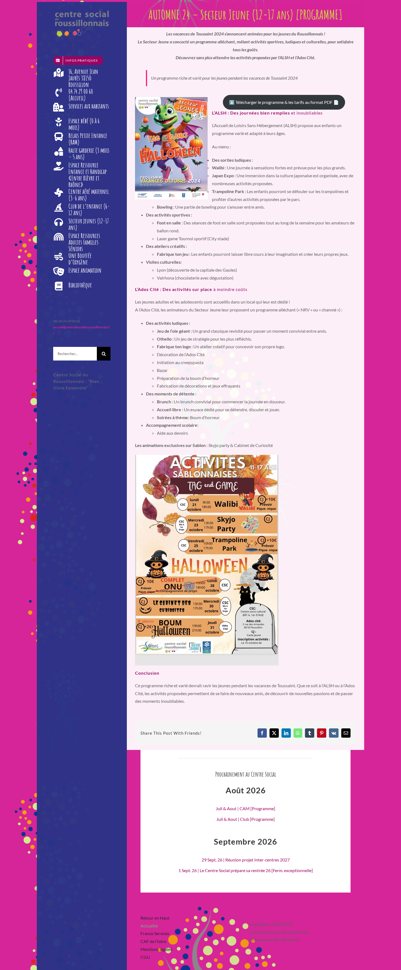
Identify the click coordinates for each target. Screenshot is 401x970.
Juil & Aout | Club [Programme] (245, 819)
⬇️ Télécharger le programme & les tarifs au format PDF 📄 (284, 102)
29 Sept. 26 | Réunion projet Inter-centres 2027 (246, 859)
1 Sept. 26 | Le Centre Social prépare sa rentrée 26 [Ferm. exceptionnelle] (245, 870)
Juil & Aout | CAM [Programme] (245, 808)
